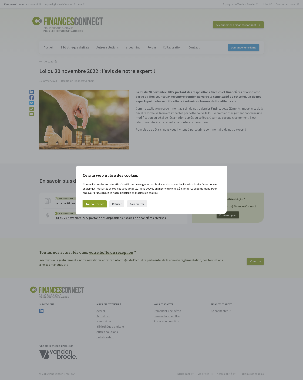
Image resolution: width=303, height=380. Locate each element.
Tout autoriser (95, 204)
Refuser (117, 204)
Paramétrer (137, 204)
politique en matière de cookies (139, 192)
